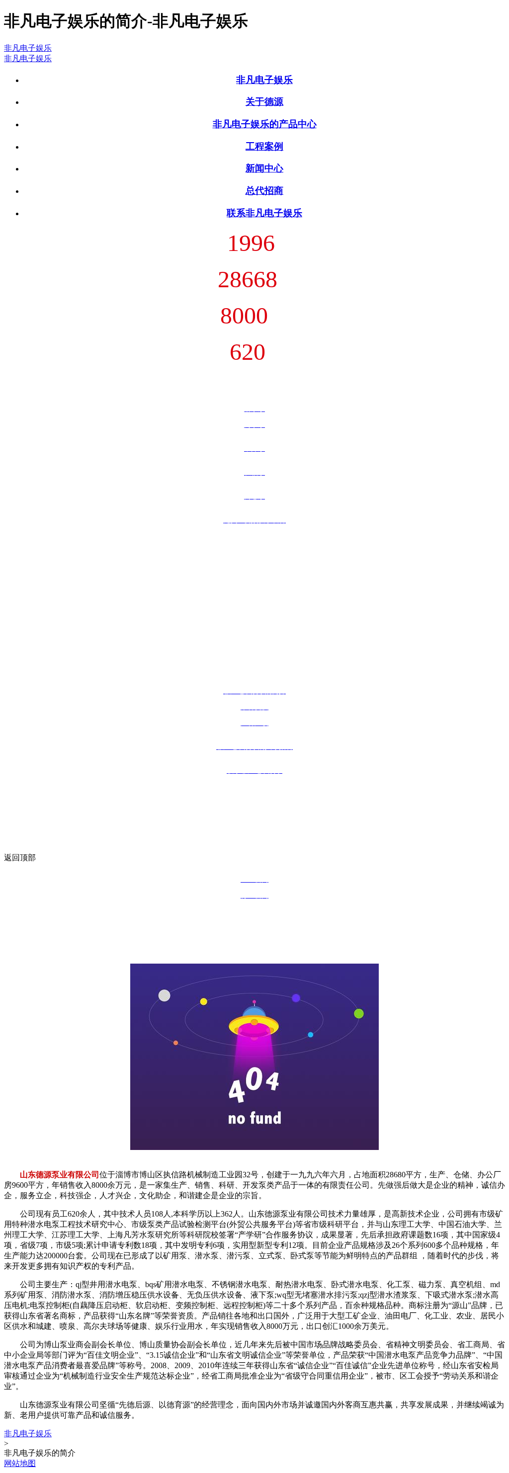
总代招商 (264, 190)
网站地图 (20, 1463)
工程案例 (264, 146)
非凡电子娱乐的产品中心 (265, 124)
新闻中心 (264, 168)
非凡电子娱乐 (28, 48)
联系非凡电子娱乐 (264, 213)
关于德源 (264, 101)
